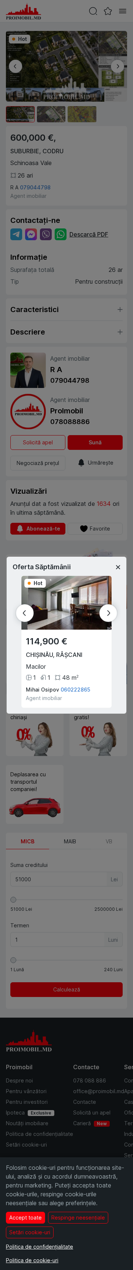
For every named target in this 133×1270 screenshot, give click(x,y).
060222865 (75, 689)
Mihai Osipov (42, 689)
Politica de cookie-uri (32, 1260)
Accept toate (25, 1217)
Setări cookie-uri (29, 1232)
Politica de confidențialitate (39, 1246)
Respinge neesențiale (78, 1217)
